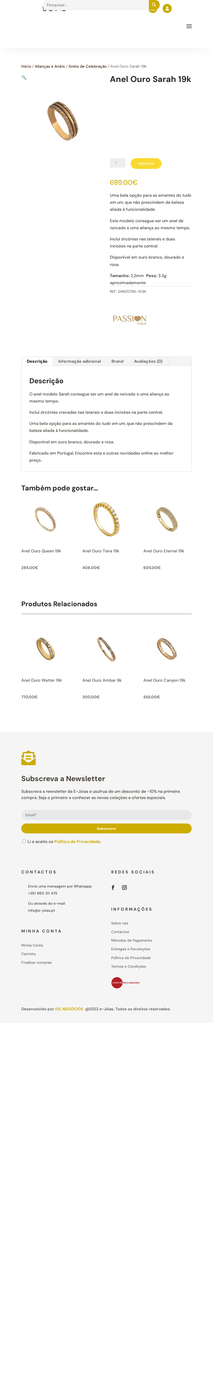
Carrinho (28, 954)
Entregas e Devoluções (130, 949)
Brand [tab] (117, 361)
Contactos (120, 931)
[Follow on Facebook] (113, 887)
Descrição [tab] (37, 361)
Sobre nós (119, 923)
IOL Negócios (69, 1009)
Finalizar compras (36, 962)
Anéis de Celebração (88, 66)
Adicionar (146, 163)
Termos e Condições (128, 966)
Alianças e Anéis (50, 66)
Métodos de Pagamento (131, 940)
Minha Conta (32, 945)
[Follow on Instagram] (124, 887)
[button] (23, 77)
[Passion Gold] (129, 319)
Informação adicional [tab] (79, 361)
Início (26, 66)
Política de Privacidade (77, 841)
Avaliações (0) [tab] (148, 361)
